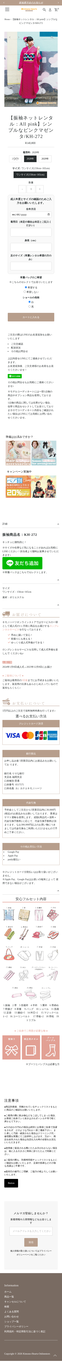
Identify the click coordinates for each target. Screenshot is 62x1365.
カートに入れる (31, 317)
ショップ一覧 (11, 1321)
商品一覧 (9, 1296)
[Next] (18, 37)
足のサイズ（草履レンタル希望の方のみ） (31, 257)
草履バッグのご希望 (31, 277)
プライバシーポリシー (16, 1326)
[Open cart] (56, 9)
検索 (6, 1306)
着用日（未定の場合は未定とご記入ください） (31, 224)
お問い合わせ (11, 1316)
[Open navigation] (7, 9)
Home (7, 19)
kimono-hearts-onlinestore (36, 1353)
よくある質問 (11, 1311)
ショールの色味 (31, 297)
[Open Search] (44, 9)
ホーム (8, 1291)
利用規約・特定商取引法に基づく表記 (24, 1331)
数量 (31, 182)
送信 (31, 1242)
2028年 (30, 158)
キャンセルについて (15, 1301)
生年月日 (31, 209)
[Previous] (10, 37)
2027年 (15, 158)
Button (11, 1183)
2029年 (45, 158)
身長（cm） (31, 240)
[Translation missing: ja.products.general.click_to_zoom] (52, 37)
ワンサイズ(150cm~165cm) (30, 174)
